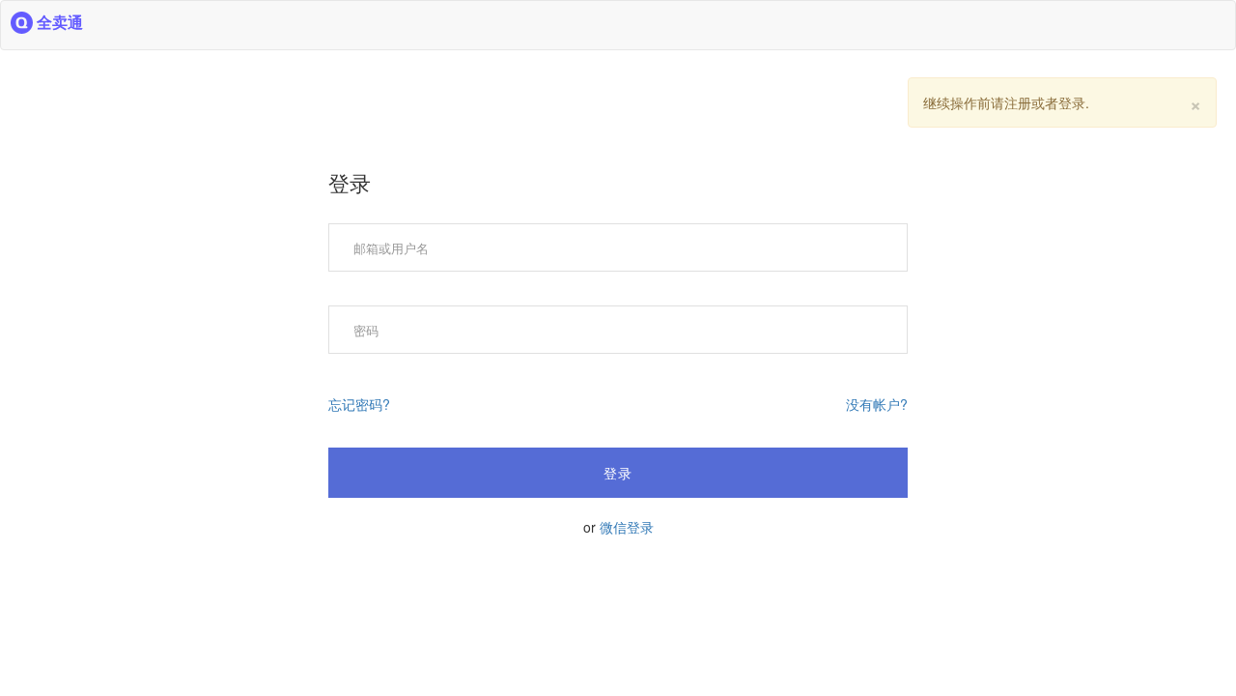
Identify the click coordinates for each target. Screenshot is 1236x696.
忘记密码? (359, 404)
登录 (618, 472)
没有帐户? (877, 404)
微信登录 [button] (627, 526)
